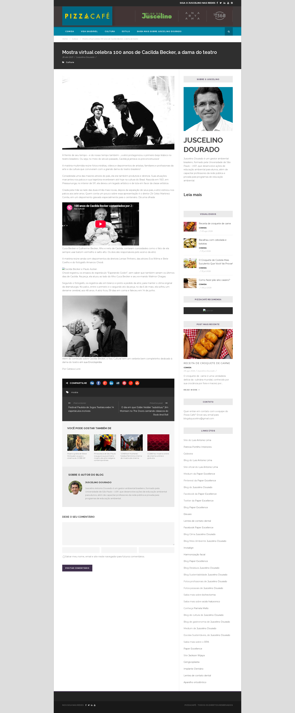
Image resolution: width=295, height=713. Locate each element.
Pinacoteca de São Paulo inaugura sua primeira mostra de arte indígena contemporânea (105, 456)
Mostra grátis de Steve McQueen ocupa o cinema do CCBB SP (77, 455)
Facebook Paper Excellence (198, 527)
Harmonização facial (194, 554)
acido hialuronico (211, 601)
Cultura (110, 31)
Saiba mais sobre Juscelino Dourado (159, 31)
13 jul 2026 (205, 271)
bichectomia (209, 594)
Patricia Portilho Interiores (198, 447)
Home (65, 39)
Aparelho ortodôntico (195, 682)
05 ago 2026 (206, 231)
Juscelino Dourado (85, 57)
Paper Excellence (206, 473)
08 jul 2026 (206, 287)
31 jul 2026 (205, 251)
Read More (191, 390)
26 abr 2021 (67, 57)
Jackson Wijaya (196, 655)
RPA (206, 642)
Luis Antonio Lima (201, 440)
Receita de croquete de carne (215, 223)
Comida (69, 31)
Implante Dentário (193, 668)
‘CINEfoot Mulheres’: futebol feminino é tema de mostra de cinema (131, 455)
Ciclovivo (188, 453)
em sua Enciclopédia (91, 362)
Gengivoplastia (191, 662)
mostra (74, 392)
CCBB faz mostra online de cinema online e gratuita (158, 455)
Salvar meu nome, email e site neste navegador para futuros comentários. (105, 556)
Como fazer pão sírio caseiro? (214, 280)
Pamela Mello (201, 608)
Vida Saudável (89, 31)
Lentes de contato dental (197, 521)
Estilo (126, 31)
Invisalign (189, 547)
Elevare (188, 514)
